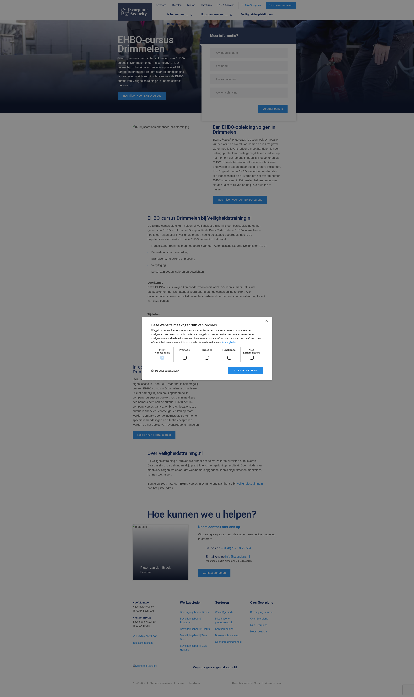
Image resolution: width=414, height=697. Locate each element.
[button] (165, 370)
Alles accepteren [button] (245, 370)
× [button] (266, 321)
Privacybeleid (229, 342)
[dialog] (207, 348)
